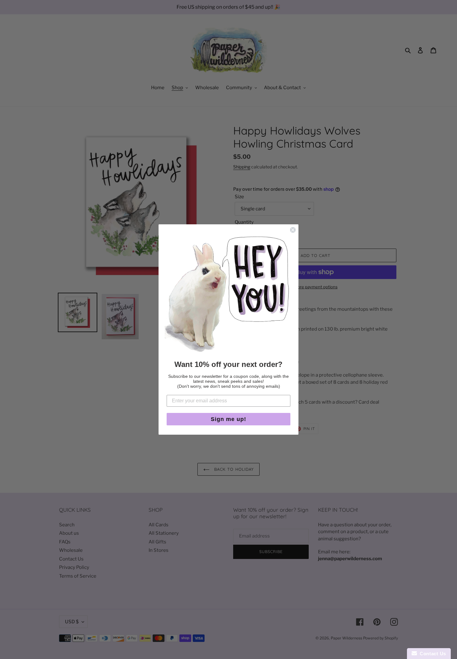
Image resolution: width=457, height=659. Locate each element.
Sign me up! (228, 419)
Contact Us (431, 653)
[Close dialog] (293, 230)
